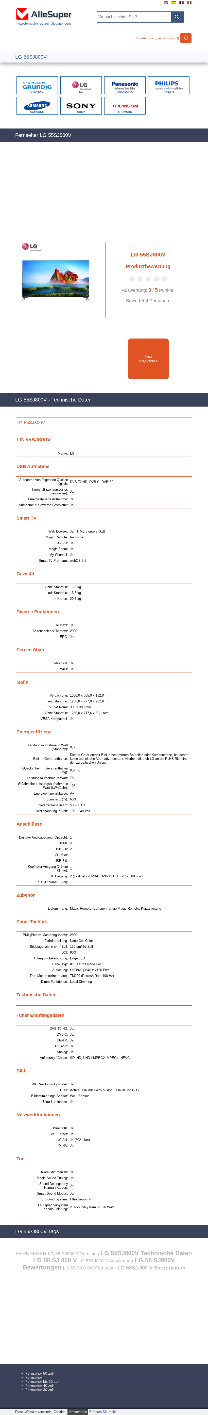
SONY (81, 112)
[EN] (165, 4)
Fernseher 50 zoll (39, 1373)
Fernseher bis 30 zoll (42, 1381)
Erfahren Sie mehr (102, 1412)
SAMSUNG (37, 112)
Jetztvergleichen (148, 359)
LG (81, 91)
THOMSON (125, 112)
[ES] (173, 4)
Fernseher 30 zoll (39, 1390)
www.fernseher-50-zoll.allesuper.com (44, 23)
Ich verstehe (78, 1412)
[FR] (181, 4)
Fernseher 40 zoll (39, 1386)
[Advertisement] (104, 194)
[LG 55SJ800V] (56, 317)
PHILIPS (169, 91)
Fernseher (33, 1377)
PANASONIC (125, 91)
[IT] (189, 4)
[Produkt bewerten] (132, 281)
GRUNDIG (37, 91)
